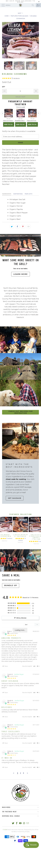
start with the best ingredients (19, 465)
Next (20, 13)
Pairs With (28, 194)
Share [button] (6, 666)
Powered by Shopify (23, 831)
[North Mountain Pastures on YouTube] (20, 823)
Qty (3, 86)
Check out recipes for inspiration (21, 412)
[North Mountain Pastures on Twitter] (13, 823)
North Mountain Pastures (15, 829)
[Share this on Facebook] (17, 226)
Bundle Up (10, 585)
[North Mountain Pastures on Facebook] (16, 823)
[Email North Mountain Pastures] (27, 823)
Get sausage (14, 498)
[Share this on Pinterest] (23, 226)
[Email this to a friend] (28, 226)
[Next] (37, 40)
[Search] (33, 5)
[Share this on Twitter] (12, 226)
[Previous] (4, 40)
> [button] (27, 773)
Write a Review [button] (21, 618)
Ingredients (6, 194)
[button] (35, 666)
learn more (20, 274)
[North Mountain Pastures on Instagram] (24, 823)
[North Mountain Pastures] (20, 5)
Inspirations (18, 194)
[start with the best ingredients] (20, 441)
